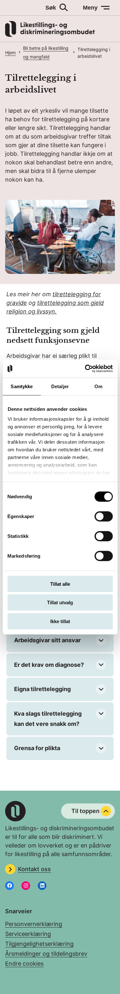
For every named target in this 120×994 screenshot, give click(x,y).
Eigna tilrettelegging (42, 689)
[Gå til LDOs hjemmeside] (50, 35)
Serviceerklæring (28, 933)
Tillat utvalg (60, 602)
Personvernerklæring (33, 924)
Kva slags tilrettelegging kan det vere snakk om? (48, 718)
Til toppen (85, 811)
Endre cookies (24, 963)
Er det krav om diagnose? (49, 664)
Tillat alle (60, 583)
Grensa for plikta (37, 748)
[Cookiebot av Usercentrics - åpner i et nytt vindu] (85, 369)
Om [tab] (98, 386)
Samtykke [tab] (22, 386)
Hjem (10, 52)
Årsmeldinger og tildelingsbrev (46, 953)
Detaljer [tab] (60, 386)
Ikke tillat (60, 621)
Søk (50, 7)
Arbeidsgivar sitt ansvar (47, 640)
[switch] (103, 516)
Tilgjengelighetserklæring (39, 943)
